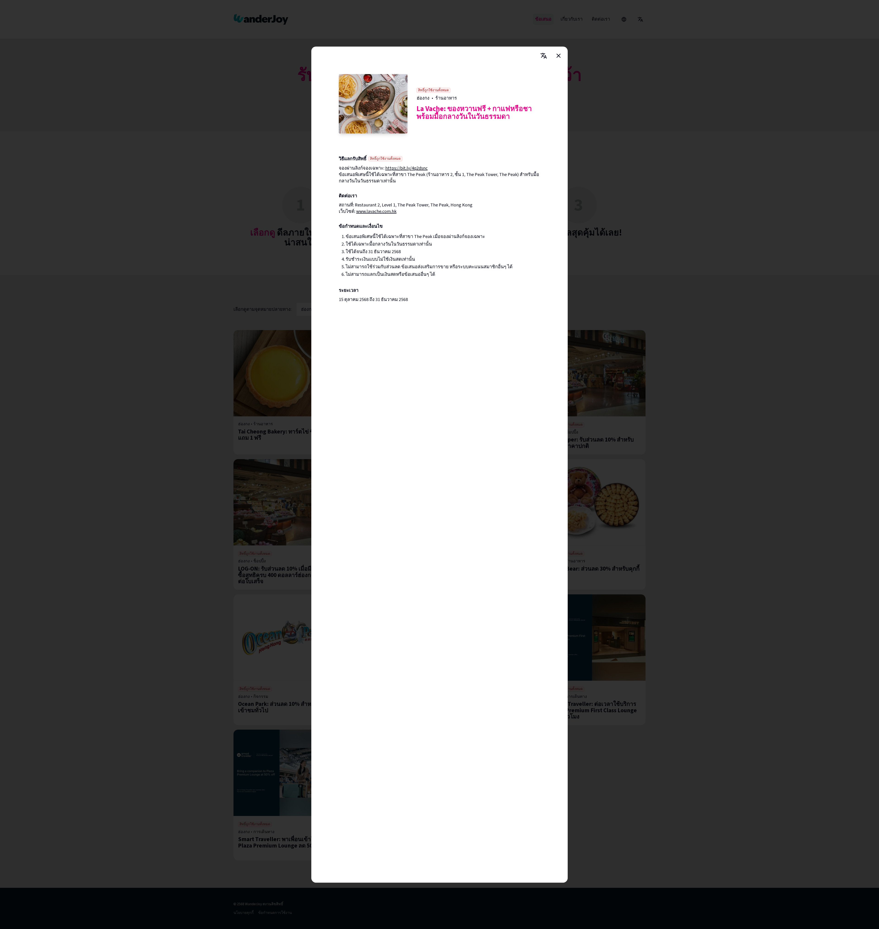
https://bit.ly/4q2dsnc (406, 168)
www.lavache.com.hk (376, 211)
